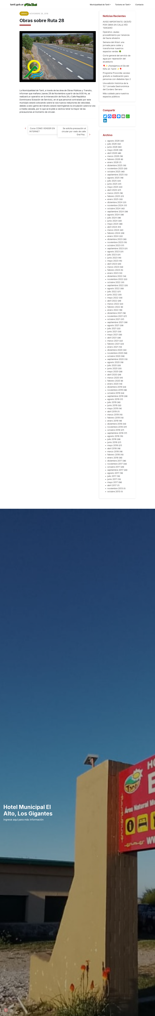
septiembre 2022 (115, 285)
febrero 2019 (113, 417)
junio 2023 (112, 257)
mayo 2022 (112, 297)
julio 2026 (112, 144)
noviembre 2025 (115, 168)
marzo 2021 (113, 341)
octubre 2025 (113, 171)
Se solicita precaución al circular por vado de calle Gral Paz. (74, 131)
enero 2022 (112, 310)
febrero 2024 (113, 233)
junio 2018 (112, 442)
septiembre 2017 (115, 470)
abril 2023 (112, 264)
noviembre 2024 (115, 205)
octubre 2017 (113, 467)
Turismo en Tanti (122, 4)
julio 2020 (112, 365)
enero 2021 (112, 347)
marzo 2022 (113, 304)
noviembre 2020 (115, 353)
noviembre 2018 (115, 427)
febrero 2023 (113, 270)
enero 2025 (112, 199)
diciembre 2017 (114, 461)
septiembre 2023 (115, 248)
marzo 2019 (113, 414)
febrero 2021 (113, 344)
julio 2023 (112, 254)
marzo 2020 (113, 377)
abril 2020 (112, 374)
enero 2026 (112, 162)
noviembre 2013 (115, 488)
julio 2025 (112, 181)
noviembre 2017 (115, 464)
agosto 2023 (113, 251)
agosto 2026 (113, 141)
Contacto (139, 4)
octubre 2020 (113, 356)
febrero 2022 (113, 307)
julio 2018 (111, 439)
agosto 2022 (113, 288)
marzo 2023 (113, 267)
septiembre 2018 (115, 433)
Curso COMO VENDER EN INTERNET (42, 130)
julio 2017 (111, 476)
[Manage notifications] (6, 1010)
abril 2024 (112, 227)
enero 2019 (112, 421)
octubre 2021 (113, 319)
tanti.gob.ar (17, 4)
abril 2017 (112, 485)
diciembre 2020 (114, 350)
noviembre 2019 (115, 390)
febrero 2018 (113, 454)
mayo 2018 (112, 445)
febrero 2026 (113, 159)
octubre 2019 (113, 393)
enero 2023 (112, 273)
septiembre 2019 (115, 396)
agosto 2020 (113, 362)
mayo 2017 (112, 482)
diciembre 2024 (114, 202)
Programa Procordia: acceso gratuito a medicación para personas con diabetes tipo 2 (117, 76)
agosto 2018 (113, 436)
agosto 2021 (113, 325)
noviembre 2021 (115, 316)
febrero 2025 (113, 196)
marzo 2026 (113, 156)
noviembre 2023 (115, 242)
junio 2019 (112, 405)
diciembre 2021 (114, 313)
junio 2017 (112, 479)
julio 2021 (111, 328)
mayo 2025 (112, 187)
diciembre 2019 (114, 387)
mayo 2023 (112, 261)
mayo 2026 (112, 150)
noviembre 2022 (115, 279)
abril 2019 (112, 411)
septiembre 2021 (115, 322)
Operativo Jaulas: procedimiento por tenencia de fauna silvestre (116, 35)
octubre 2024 (114, 208)
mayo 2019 (112, 408)
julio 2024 (112, 217)
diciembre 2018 (114, 424)
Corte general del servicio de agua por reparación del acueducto (116, 58)
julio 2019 (111, 402)
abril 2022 (112, 301)
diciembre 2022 (114, 276)
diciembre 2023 (114, 239)
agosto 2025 (113, 177)
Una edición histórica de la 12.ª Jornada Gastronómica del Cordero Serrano (116, 86)
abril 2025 (112, 190)
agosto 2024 (113, 214)
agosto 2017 (113, 473)
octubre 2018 (113, 430)
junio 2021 (112, 331)
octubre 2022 (113, 282)
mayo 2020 (112, 371)
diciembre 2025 (114, 165)
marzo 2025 (113, 193)
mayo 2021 (112, 334)
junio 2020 (112, 368)
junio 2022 (112, 294)
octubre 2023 (113, 245)
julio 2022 (112, 291)
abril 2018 (112, 448)
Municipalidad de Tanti (99, 4)
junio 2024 (112, 221)
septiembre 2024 (115, 211)
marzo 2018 (113, 451)
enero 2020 (112, 384)
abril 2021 (112, 337)
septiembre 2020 (115, 359)
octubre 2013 (113, 491)
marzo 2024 (113, 230)
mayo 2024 (112, 224)
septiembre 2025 (115, 174)
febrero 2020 (113, 381)
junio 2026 (112, 147)
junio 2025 (112, 184)
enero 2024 (113, 236)
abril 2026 (112, 153)
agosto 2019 (113, 399)
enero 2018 (112, 457)
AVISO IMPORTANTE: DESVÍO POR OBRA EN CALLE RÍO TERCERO (117, 25)
